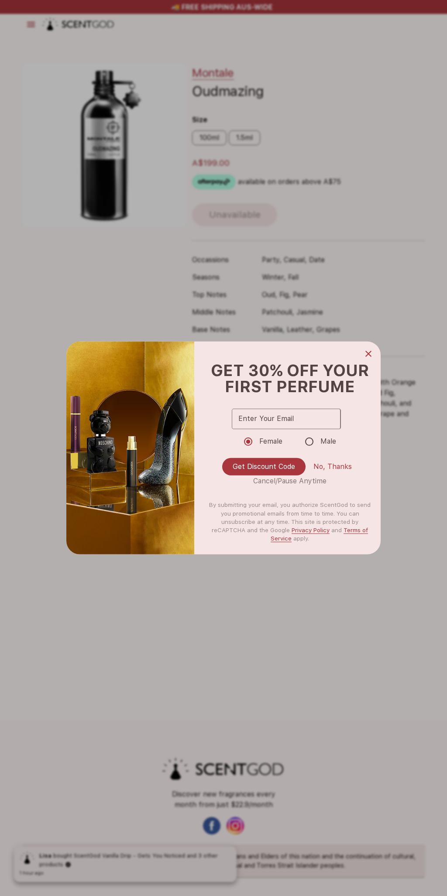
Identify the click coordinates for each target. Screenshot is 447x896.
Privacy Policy (311, 530)
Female (270, 441)
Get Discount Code (264, 466)
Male (328, 441)
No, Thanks (332, 466)
